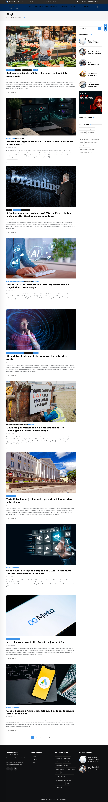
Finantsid (90, 135)
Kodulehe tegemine (84, 146)
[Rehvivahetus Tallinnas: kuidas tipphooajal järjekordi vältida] (82, 41)
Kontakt (34, 765)
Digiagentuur (91, 129)
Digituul (66, 799)
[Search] (97, 7)
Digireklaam (83, 132)
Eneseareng (83, 135)
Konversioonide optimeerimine (87, 149)
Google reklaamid (84, 139)
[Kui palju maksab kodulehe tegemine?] (82, 52)
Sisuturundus (64, 7)
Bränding (74, 7)
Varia (89, 60)
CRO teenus (83, 129)
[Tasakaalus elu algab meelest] (82, 73)
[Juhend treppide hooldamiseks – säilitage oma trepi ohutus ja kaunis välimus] (82, 84)
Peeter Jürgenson (84, 152)
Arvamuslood (92, 39)
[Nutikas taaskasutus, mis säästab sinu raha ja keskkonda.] (82, 62)
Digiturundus (38, 7)
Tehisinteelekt (84, 7)
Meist (33, 762)
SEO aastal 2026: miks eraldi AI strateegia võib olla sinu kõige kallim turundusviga (35, 1)
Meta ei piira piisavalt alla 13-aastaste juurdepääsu (35, 642)
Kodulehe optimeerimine (91, 142)
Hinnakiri (34, 759)
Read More (11, 92)
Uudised (28, 7)
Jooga (81, 142)
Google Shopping (95, 139)
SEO (92, 152)
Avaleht (34, 756)
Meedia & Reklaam (51, 7)
